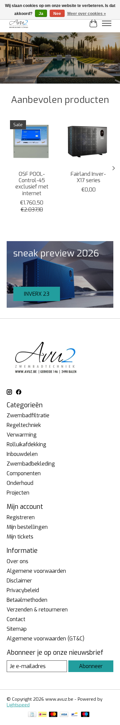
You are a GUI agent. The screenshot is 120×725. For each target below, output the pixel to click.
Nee (57, 13)
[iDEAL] (42, 715)
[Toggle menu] (106, 23)
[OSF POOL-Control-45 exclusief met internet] (32, 142)
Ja (41, 13)
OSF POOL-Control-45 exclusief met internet (31, 184)
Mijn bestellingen (27, 527)
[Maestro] (85, 715)
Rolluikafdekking (26, 444)
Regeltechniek (24, 425)
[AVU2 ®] (19, 23)
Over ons (17, 561)
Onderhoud (20, 483)
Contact (16, 619)
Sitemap (17, 628)
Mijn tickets (20, 536)
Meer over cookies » (86, 13)
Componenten (24, 473)
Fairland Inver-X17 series (88, 177)
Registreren (21, 517)
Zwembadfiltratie (28, 415)
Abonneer (91, 666)
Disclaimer (19, 580)
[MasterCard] (53, 715)
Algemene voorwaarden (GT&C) (45, 638)
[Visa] (64, 715)
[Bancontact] (74, 715)
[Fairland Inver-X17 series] (88, 142)
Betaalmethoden (27, 599)
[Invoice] (32, 715)
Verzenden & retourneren (37, 609)
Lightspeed (18, 705)
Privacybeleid (23, 590)
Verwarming (22, 434)
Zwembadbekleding (31, 463)
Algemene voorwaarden (36, 570)
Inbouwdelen (22, 454)
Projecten (18, 492)
